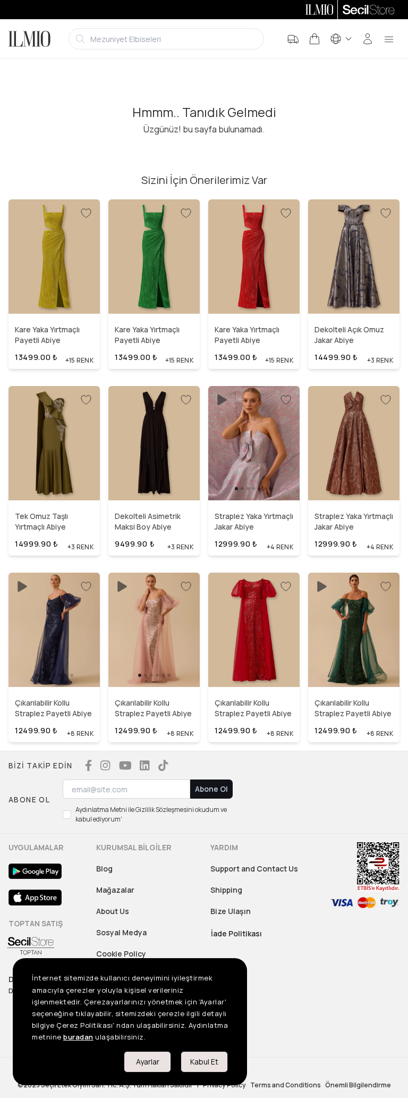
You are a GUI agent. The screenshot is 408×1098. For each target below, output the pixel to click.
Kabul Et (204, 1062)
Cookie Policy (121, 954)
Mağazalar (115, 890)
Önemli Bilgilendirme (358, 1085)
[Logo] (29, 39)
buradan (78, 1037)
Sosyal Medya (121, 932)
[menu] (388, 38)
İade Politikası (236, 933)
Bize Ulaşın (230, 911)
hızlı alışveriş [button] (54, 291)
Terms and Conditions (285, 1085)
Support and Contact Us (254, 869)
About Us (112, 911)
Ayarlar (147, 1062)
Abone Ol (211, 789)
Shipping (226, 890)
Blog (104, 869)
